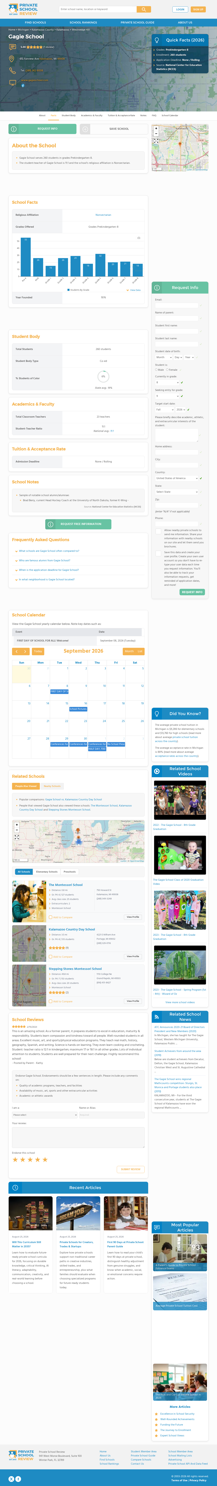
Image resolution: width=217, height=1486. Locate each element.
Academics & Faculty (91, 116)
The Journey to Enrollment (175, 1430)
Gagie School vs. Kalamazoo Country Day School (73, 799)
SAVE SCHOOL (119, 129)
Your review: (19, 1123)
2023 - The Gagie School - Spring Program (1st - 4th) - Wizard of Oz (179, 992)
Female (173, 370)
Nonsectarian (103, 215)
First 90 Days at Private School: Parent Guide (125, 1244)
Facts (53, 116)
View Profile (133, 917)
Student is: (161, 365)
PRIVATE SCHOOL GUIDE (137, 22)
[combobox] (95, 9)
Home (103, 1452)
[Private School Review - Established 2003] (23, 9)
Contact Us (137, 1464)
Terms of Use (179, 1480)
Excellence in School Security (177, 1414)
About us (105, 1456)
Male (161, 370)
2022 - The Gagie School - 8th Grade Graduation (174, 827)
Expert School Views (172, 1436)
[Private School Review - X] (11, 1479)
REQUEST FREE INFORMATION (81, 524)
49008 (61, 59)
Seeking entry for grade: (169, 390)
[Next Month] (25, 651)
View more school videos (180, 1002)
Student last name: (166, 338)
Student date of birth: (167, 351)
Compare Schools (141, 1460)
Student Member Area (143, 1452)
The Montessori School (104, 806)
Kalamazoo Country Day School (72, 929)
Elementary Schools (46, 872)
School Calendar (170, 116)
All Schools (24, 872)
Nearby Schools (52, 786)
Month (129, 651)
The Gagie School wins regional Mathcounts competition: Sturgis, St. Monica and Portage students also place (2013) (178, 1085)
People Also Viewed (25, 786)
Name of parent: (164, 313)
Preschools (70, 872)
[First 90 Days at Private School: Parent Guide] (126, 1214)
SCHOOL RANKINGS (83, 22)
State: (158, 486)
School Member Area (180, 1452)
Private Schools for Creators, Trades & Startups (76, 1244)
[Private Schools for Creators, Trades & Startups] (78, 1214)
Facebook (18, 1479)
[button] (15, 1160)
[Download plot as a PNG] (139, 238)
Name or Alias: (87, 1108)
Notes (143, 116)
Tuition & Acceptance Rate (121, 116)
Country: (160, 472)
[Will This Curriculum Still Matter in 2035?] (31, 1214)
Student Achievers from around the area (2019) (177, 1053)
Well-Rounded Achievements (177, 1419)
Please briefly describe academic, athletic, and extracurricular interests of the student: (179, 421)
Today (38, 651)
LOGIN (180, 9)
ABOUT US (185, 22)
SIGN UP (198, 9)
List (140, 651)
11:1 (111, 431)
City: (158, 459)
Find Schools (107, 1460)
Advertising (175, 1460)
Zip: (157, 499)
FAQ (154, 116)
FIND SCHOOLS (35, 22)
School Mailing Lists (180, 1456)
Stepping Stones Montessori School (69, 810)
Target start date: (165, 404)
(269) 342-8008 (34, 70)
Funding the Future (171, 1425)
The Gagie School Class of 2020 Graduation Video (178, 882)
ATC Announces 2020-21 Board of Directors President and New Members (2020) (179, 1029)
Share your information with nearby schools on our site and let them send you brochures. (184, 538)
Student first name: (166, 325)
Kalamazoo (46, 59)
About (42, 116)
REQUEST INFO (47, 128)
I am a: (16, 1108)
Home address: (163, 446)
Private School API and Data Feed (188, 1464)
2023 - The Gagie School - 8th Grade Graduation (174, 937)
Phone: (159, 518)
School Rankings (109, 1464)
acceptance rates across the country (176, 756)
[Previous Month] (16, 651)
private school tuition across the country (176, 739)
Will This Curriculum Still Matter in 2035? (26, 1244)
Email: (158, 300)
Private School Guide (143, 1456)
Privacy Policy (198, 1480)
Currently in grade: (166, 376)
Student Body (69, 116)
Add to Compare (62, 917)
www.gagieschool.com (34, 80)
